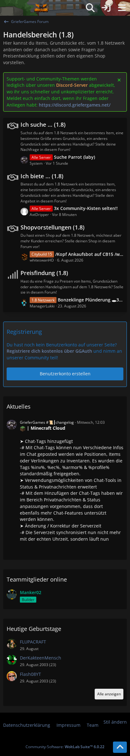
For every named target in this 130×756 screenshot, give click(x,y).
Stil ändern (115, 722)
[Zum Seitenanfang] (120, 747)
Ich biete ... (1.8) (42, 176)
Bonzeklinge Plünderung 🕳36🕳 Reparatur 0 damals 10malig (91, 300)
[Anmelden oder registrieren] (106, 8)
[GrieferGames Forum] (41, 8)
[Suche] (90, 8)
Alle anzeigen (109, 694)
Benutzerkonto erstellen (65, 374)
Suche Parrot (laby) (74, 157)
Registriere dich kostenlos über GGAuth (49, 351)
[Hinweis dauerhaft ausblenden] (119, 79)
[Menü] (121, 8)
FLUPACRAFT (33, 642)
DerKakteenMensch (40, 658)
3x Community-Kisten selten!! (86, 208)
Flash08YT (30, 674)
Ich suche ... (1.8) (43, 124)
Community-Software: (65, 746)
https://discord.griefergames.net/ (74, 105)
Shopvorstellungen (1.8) (53, 227)
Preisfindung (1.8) (44, 273)
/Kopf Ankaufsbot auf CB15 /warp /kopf (89, 254)
